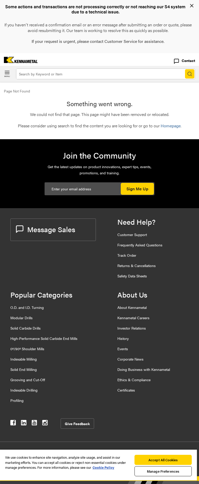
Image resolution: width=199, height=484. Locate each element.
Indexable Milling (23, 359)
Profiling (17, 400)
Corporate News (130, 359)
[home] (19, 61)
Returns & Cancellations (136, 265)
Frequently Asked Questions (139, 244)
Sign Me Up (137, 189)
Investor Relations (131, 328)
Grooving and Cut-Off (27, 379)
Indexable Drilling (24, 390)
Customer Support (132, 234)
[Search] (189, 74)
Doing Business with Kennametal (143, 369)
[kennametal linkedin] (23, 424)
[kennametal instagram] (45, 424)
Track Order (126, 255)
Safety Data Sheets (132, 275)
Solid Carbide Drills (25, 328)
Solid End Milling (23, 369)
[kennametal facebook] (13, 424)
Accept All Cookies (163, 459)
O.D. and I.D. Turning (27, 307)
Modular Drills (21, 317)
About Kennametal (132, 307)
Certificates (126, 390)
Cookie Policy (103, 467)
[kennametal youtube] (34, 424)
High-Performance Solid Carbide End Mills (43, 338)
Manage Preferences (163, 471)
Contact (188, 60)
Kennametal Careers (133, 317)
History (123, 338)
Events (122, 348)
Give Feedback (77, 423)
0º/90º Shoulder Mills (27, 348)
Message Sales (51, 229)
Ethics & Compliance (134, 379)
